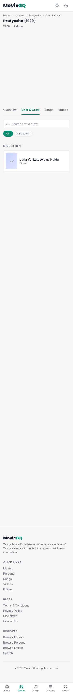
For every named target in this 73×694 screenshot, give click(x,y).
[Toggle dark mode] (66, 5)
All (8, 133)
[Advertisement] (36, 67)
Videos (63, 109)
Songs (48, 109)
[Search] (57, 5)
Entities (8, 589)
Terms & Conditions (16, 605)
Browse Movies (13, 637)
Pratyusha (35, 15)
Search (8, 653)
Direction (23, 133)
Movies (19, 15)
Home (7, 15)
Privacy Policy (12, 610)
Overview (10, 109)
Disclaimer (10, 616)
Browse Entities (13, 647)
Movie (14, 5)
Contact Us (10, 621)
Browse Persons (14, 642)
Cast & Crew (30, 109)
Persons (8, 573)
